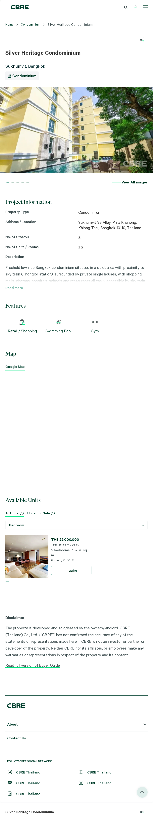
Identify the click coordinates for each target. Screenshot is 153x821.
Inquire (71, 570)
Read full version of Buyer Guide (32, 665)
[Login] (135, 7)
